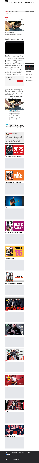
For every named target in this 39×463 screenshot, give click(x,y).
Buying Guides (15, 2)
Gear (9, 2)
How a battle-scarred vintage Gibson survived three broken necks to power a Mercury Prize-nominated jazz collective (29, 68)
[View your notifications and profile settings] (31, 1)
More (21, 2)
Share (6, 19)
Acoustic (19, 2)
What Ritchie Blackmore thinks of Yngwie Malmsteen (29, 80)
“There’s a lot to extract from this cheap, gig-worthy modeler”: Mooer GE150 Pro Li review (29, 72)
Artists (7, 2)
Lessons (12, 2)
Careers (6, 459)
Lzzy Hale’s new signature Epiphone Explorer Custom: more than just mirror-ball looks (29, 78)
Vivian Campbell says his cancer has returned (14, 11)
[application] (14, 48)
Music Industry (7, 13)
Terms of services (13, 82)
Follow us (19, 19)
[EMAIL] (8, 134)
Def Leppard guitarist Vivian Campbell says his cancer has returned (29, 75)
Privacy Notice (7, 83)
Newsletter (23, 19)
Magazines (10, 13)
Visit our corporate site (28, 452)
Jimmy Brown (10, 133)
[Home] (5, 2)
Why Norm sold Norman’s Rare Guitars (25, 11)
